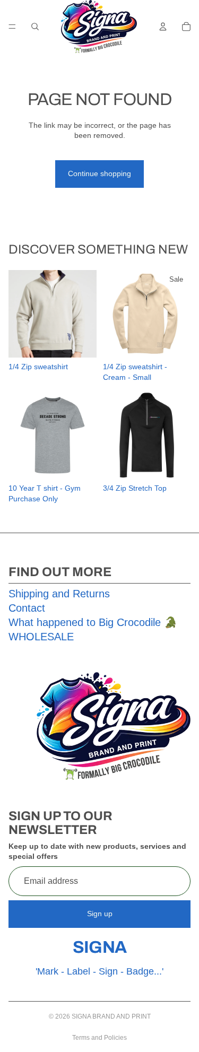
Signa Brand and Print (111, 1016)
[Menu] (12, 26)
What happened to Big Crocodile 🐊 (92, 622)
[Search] (35, 26)
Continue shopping (99, 173)
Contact (26, 608)
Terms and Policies (99, 1037)
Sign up (100, 913)
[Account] (163, 26)
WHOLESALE (41, 636)
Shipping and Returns (59, 593)
